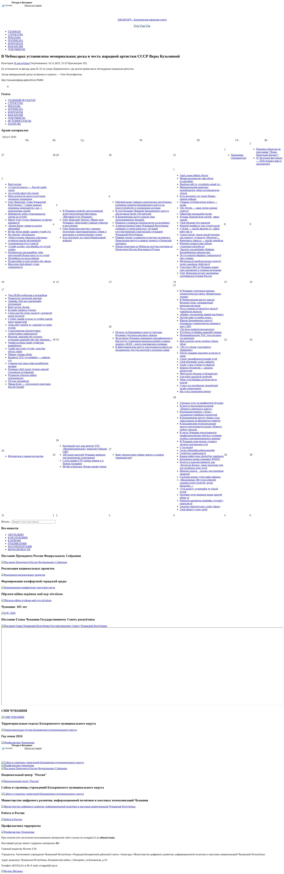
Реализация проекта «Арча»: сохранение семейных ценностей (198, 413)
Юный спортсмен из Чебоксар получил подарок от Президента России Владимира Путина (144, 248)
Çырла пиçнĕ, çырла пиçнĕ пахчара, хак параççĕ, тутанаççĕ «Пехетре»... (200, 236)
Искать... (6, 521)
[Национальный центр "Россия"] (20, 781)
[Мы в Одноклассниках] (142, 25)
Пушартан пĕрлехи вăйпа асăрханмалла (22, 376)
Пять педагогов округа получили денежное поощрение (26, 197)
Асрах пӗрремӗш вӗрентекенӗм (197, 450)
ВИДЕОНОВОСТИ (19, 549)
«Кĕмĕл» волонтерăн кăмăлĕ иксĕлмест (202, 314)
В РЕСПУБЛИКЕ (18, 537)
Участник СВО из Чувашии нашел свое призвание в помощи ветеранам (200, 268)
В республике (22, 63)
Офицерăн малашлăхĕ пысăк (196, 213)
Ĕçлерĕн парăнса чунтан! (22, 310)
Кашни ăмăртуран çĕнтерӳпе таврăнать (202, 456)
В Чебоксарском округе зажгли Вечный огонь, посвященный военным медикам (197, 302)
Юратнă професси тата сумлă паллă (200, 225)
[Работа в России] (11, 819)
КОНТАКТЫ (15, 43)
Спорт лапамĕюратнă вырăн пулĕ (198, 358)
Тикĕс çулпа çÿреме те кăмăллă (197, 364)
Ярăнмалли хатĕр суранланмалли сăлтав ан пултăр (26, 215)
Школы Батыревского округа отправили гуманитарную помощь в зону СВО (200, 323)
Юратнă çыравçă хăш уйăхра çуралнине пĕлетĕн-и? (196, 245)
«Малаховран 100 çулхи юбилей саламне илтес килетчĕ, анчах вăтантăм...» (198, 482)
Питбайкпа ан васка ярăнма (23, 258)
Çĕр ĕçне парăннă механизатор (197, 329)
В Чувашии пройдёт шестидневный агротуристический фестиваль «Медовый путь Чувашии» (83, 213)
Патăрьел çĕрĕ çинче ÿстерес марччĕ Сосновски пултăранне (28, 371)
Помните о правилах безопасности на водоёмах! (142, 222)
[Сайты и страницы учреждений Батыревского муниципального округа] (42, 762)
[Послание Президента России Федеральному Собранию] (34, 562)
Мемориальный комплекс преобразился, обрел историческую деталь (199, 190)
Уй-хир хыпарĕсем (18, 381)
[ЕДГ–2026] (8, 613)
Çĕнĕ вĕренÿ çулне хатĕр (193, 509)
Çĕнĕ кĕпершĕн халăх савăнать (197, 361)
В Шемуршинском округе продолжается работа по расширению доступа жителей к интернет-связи (143, 348)
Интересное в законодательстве (25, 456)
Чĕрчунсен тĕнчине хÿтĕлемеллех (199, 373)
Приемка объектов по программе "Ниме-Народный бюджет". (268, 152)
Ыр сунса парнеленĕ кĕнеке (195, 391)
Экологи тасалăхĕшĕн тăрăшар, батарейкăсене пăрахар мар (197, 251)
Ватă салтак (14, 184)
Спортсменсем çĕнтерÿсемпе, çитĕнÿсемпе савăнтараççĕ (24, 332)
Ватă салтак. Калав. (19, 307)
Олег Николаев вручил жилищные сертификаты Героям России (199, 274)
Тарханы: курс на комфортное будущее (201, 402)
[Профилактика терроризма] (17, 765)
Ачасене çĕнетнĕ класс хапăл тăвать (200, 506)
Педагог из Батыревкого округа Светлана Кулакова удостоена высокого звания (138, 334)
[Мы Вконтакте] (136, 25)
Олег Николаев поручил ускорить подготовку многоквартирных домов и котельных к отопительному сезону (84, 231)
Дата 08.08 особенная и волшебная (27, 295)
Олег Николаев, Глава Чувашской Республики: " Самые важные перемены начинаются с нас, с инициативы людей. (27, 206)
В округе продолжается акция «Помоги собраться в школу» (196, 407)
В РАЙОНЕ (14, 540)
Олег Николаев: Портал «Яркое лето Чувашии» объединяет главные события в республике (85, 222)
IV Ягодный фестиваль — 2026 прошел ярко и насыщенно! (269, 161)
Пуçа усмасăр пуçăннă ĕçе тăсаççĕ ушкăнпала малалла (199, 310)
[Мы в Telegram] (148, 25)
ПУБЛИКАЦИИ (17, 543)
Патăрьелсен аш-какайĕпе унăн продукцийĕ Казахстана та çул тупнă (28, 254)
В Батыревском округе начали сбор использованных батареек (135, 218)
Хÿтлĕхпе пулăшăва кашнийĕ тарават (201, 332)
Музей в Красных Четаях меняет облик (84, 466)
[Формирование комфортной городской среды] (28, 587)
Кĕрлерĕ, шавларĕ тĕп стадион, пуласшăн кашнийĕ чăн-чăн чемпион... (29, 338)
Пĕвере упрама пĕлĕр (20, 354)
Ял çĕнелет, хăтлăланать (21, 234)
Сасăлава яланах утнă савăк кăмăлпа (200, 476)
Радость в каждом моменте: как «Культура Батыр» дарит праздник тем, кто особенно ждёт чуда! (202, 465)
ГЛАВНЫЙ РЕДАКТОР (22, 100)
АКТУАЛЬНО (16, 534)
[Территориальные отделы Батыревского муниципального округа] (39, 729)
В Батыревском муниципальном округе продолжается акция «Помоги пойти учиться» (201, 426)
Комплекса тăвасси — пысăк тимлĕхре (201, 240)
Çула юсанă (186, 447)
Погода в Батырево (22, 2)
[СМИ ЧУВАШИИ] (12, 717)
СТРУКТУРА (15, 34)
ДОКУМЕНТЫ (16, 49)
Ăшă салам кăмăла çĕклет (194, 175)
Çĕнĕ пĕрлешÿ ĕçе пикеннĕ (195, 222)
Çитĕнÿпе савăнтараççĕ (193, 453)
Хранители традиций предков (25, 298)
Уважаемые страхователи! (238, 156)
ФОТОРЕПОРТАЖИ (20, 546)
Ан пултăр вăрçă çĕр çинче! (23, 193)
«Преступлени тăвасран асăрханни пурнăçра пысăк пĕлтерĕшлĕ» (27, 239)
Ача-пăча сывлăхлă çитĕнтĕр (196, 376)
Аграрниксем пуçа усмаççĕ (23, 243)
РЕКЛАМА (14, 37)
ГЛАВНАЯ (14, 31)
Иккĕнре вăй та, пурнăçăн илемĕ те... (200, 184)
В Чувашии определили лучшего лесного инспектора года (198, 443)
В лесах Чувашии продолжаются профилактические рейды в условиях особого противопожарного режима (201, 435)
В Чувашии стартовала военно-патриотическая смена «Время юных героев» (200, 293)
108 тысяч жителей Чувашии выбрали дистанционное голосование (84, 456)
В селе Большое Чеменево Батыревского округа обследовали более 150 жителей (142, 212)
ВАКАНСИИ (15, 46)
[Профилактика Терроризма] (17, 742)
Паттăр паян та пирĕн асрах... (196, 317)
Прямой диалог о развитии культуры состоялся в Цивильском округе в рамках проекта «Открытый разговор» (143, 240)
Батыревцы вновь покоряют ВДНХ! (200, 459)
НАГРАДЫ (14, 123)
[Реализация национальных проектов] (23, 574)
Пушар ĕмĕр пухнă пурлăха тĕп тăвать (29, 261)
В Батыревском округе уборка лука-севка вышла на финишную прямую (200, 419)
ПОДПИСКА (15, 40)
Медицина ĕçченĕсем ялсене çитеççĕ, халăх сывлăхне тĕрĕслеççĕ (200, 263)
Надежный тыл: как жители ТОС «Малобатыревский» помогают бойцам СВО (85, 448)
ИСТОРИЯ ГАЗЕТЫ (19, 121)
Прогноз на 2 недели (33, 5)
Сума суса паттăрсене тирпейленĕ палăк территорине (199, 387)
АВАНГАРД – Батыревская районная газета (142, 19)
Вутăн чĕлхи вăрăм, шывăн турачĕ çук (29, 231)
